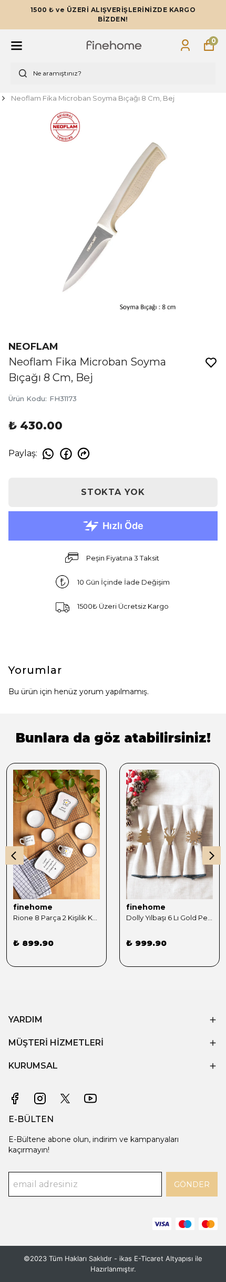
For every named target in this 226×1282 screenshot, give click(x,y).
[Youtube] (90, 1098)
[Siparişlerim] (185, 45)
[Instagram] (40, 1098)
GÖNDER (192, 1184)
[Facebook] (14, 1098)
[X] (65, 1098)
